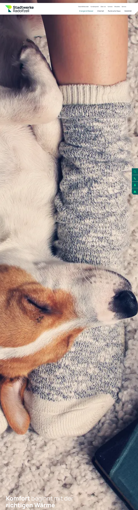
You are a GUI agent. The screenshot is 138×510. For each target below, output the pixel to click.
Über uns (103, 6)
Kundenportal (95, 6)
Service (124, 6)
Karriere (110, 6)
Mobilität (128, 11)
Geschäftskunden (83, 6)
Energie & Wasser (86, 11)
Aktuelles (117, 6)
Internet (100, 11)
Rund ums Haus (114, 11)
